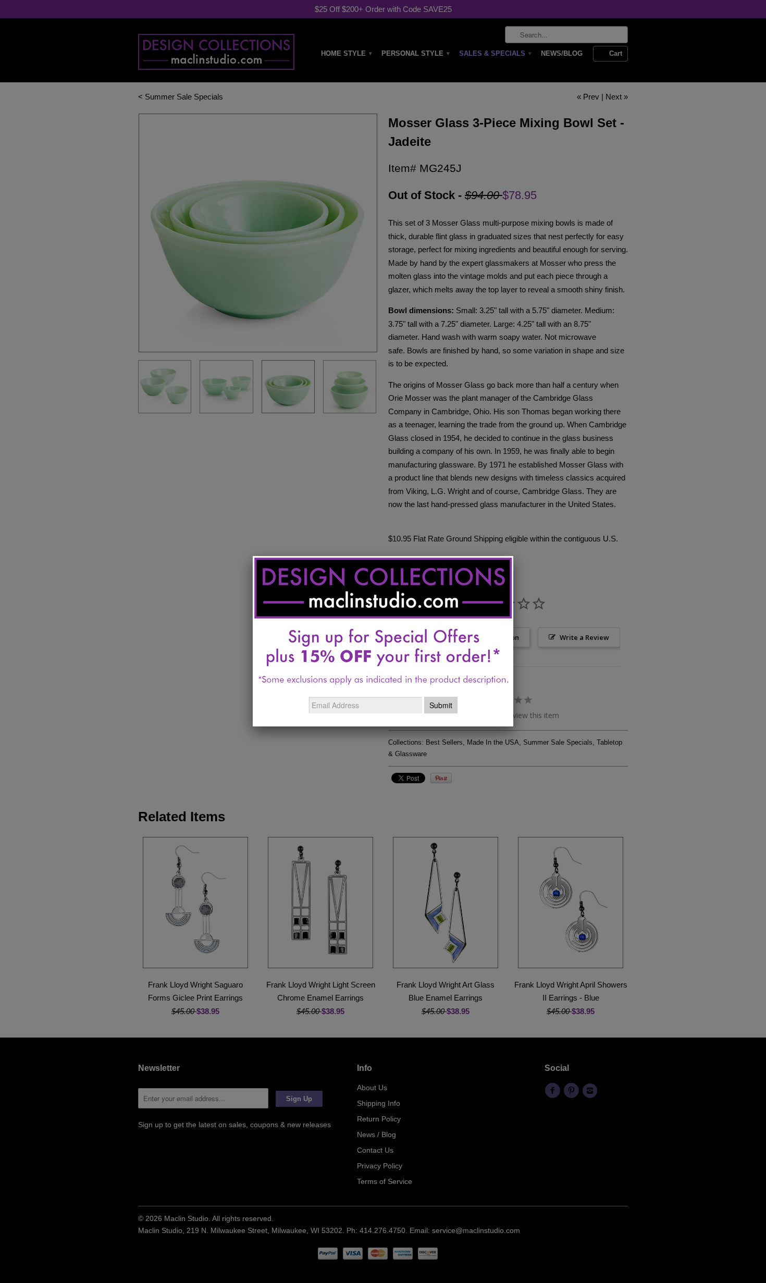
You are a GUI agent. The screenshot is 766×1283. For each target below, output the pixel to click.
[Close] (513, 556)
